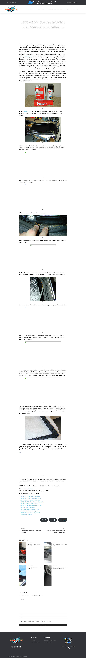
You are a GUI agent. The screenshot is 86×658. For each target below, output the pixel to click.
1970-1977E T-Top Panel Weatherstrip (30, 496)
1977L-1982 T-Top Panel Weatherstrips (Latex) (32, 502)
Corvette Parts (26, 111)
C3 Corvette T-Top (38, 31)
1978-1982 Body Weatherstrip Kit (29, 511)
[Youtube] (17, 647)
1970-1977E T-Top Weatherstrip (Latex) (31, 498)
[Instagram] (15, 647)
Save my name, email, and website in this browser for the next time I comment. (36, 621)
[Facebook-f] (12, 647)
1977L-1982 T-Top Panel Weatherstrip (30, 500)
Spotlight (55, 31)
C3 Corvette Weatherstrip (48, 31)
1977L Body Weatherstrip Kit (28, 507)
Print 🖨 (44, 520)
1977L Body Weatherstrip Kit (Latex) (30, 509)
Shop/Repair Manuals (26, 514)
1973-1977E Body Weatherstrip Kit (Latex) (31, 505)
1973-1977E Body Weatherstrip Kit (29, 503)
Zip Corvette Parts (27, 56)
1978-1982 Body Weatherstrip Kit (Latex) (31, 512)
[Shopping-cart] (20, 647)
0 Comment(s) (62, 31)
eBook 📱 (62, 520)
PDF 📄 (53, 520)
